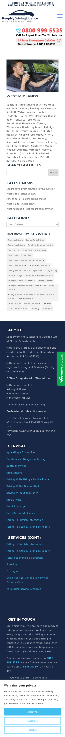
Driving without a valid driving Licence (25, 270)
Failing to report (45, 280)
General (47, 303)
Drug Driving (51, 270)
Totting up (12, 571)
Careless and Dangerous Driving (26, 459)
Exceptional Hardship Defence (39, 275)
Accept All (33, 711)
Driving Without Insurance (22, 492)
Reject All (32, 729)
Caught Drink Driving (35, 240)
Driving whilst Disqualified (20, 255)
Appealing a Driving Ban (21, 452)
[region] (32, 708)
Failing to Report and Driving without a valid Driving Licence (31, 287)
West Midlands (22, 96)
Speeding (34, 308)
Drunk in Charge (15, 275)
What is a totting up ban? (20, 203)
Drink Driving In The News (34, 250)
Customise (33, 720)
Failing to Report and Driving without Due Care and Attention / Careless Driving (31, 296)
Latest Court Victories (17, 308)
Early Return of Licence (20, 513)
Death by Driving (16, 465)
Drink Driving (13, 250)
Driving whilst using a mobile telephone (26, 260)
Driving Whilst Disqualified (22, 486)
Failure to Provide (32, 303)
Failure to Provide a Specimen (24, 557)
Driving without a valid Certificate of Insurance (29, 265)
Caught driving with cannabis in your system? (30, 188)
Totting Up (47, 308)
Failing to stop (14, 303)
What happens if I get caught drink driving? (29, 208)
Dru (8, 506)
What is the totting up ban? (21, 193)
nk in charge (18, 506)
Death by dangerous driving (40, 245)
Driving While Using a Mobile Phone (28, 479)
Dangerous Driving (16, 245)
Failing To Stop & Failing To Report (28, 526)
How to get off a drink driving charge (26, 198)
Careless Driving (15, 240)
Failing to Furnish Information (21, 280)
